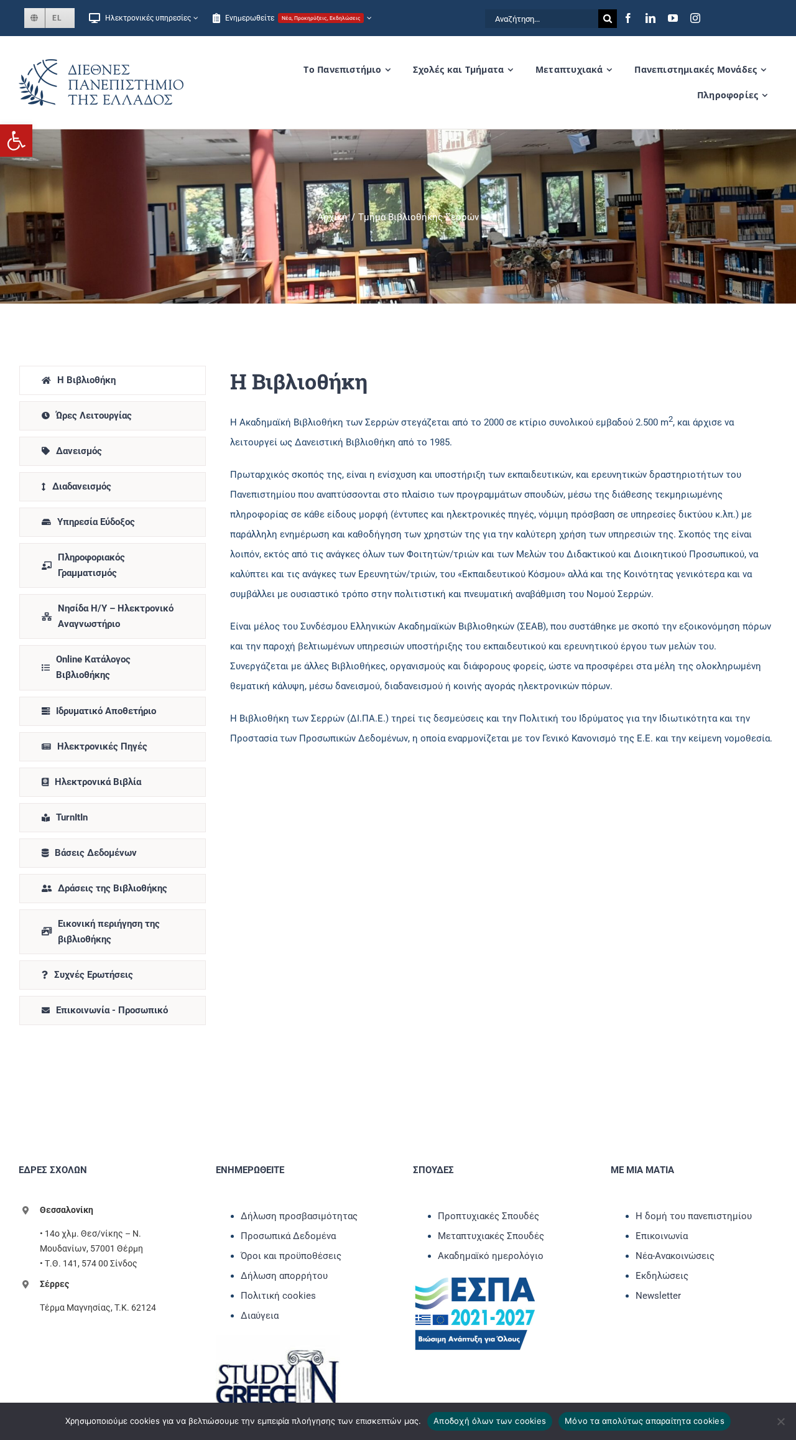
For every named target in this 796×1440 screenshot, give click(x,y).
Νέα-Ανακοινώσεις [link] (675, 1255)
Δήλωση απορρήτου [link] (284, 1275)
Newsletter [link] (658, 1295)
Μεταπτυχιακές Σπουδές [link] (491, 1236)
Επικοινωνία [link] (662, 1236)
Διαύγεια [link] (260, 1315)
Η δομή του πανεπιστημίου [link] (694, 1216)
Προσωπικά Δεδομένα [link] (288, 1236)
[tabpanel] (502, 698)
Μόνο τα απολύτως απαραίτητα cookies (644, 1421)
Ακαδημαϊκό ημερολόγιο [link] (491, 1255)
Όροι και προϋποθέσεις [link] (291, 1255)
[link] (16, 140)
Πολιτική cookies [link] (278, 1295)
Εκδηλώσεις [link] (662, 1275)
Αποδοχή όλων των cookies (489, 1421)
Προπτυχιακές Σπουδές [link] (488, 1216)
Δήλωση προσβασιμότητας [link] (299, 1216)
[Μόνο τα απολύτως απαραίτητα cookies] (780, 1421)
